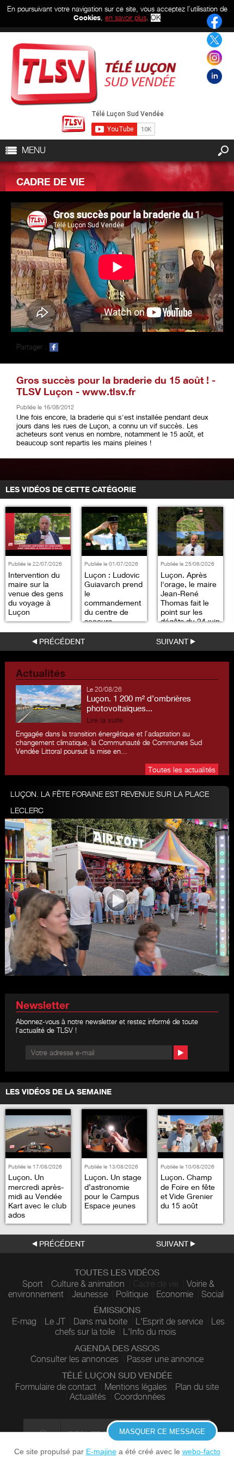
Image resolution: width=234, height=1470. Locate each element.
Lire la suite (105, 720)
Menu (34, 150)
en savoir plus (125, 17)
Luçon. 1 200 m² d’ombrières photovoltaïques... (139, 703)
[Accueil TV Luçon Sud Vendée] (93, 74)
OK (156, 18)
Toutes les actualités (181, 769)
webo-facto (201, 1451)
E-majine (101, 1451)
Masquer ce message (162, 1431)
